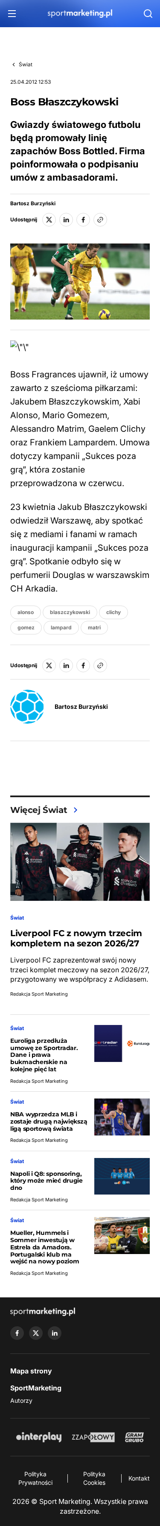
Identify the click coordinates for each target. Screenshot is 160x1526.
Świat (25, 64)
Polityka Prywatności (35, 1478)
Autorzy (21, 1400)
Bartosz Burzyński (32, 203)
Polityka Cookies (94, 1478)
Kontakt (139, 1478)
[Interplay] (38, 1437)
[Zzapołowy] (93, 1437)
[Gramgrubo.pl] (134, 1437)
